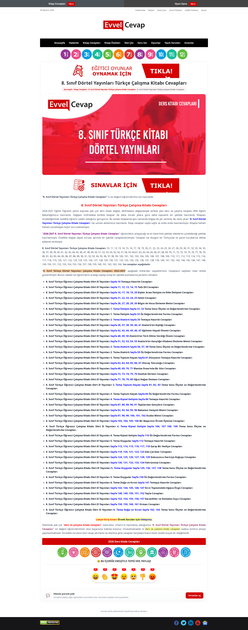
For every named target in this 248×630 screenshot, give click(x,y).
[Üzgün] (133, 577)
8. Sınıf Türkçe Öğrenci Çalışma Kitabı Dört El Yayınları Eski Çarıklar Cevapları (109, 451)
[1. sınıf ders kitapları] (66, 54)
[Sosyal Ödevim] (74, 552)
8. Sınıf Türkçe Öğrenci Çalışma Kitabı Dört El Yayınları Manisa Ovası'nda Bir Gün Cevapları (111, 368)
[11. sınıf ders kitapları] (172, 54)
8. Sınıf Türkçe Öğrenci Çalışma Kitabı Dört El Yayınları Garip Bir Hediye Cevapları (114, 446)
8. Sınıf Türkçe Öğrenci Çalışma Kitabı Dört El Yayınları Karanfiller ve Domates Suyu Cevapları (118, 498)
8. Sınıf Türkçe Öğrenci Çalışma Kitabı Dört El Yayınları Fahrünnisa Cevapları (108, 462)
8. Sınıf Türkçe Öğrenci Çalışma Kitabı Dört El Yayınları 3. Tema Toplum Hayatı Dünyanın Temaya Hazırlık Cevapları (119, 357)
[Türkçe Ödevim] (85, 552)
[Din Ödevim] (118, 552)
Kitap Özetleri (112, 42)
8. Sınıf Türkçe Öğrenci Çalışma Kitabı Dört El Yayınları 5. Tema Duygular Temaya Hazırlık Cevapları (110, 440)
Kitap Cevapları (91, 42)
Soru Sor (142, 42)
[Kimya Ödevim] (174, 552)
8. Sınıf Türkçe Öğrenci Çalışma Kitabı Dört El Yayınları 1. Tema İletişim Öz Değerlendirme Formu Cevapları (114, 314)
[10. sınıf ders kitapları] (161, 54)
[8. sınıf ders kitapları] (140, 54)
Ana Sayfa (68, 89)
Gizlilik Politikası (191, 10)
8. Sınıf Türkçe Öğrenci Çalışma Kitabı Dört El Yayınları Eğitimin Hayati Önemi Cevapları (113, 330)
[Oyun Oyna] (124, 71)
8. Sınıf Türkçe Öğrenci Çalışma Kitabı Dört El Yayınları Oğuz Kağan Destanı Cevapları (108, 379)
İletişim (151, 10)
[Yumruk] (143, 577)
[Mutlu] (95, 577)
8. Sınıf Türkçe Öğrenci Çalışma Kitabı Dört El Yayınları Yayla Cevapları (104, 493)
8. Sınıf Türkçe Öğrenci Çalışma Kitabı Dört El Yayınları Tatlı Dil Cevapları (102, 287)
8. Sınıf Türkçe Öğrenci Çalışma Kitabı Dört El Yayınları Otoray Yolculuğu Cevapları (110, 363)
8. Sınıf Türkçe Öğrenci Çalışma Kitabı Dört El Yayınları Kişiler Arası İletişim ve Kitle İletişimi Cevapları (119, 292)
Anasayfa (59, 42)
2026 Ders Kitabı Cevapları (124, 541)
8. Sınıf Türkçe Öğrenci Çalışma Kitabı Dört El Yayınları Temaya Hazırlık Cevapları (99, 281)
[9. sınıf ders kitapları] (151, 54)
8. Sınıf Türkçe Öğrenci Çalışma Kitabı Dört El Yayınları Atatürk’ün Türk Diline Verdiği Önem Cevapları (115, 336)
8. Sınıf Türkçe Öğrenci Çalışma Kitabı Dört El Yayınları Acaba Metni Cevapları (109, 415)
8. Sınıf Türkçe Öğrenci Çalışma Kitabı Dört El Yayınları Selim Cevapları (101, 297)
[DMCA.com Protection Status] (49, 623)
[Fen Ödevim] (62, 552)
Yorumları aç (194, 595)
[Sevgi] (114, 577)
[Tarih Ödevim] (152, 552)
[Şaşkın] (124, 577)
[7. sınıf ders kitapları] (129, 54)
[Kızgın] (152, 577)
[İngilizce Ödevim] (107, 552)
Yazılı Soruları (172, 42)
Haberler (74, 42)
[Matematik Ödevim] (96, 552)
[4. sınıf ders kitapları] (97, 54)
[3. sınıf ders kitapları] (87, 54)
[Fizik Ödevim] (163, 552)
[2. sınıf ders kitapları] (76, 54)
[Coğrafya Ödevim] (141, 552)
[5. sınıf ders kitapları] (108, 54)
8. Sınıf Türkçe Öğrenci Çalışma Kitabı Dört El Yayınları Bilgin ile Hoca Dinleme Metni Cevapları (115, 303)
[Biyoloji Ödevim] (186, 552)
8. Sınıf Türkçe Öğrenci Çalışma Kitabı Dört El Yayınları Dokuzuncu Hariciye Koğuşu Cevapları (121, 457)
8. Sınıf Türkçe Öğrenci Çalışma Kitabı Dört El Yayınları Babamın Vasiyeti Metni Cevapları (112, 410)
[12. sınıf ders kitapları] (182, 54)
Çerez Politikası (175, 10)
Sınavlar (189, 42)
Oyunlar (156, 42)
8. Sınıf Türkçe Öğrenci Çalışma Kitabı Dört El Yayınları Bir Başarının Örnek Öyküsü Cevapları (115, 420)
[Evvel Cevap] (124, 26)
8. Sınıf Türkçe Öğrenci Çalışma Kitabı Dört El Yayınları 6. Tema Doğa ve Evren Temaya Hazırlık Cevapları (113, 482)
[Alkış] (105, 577)
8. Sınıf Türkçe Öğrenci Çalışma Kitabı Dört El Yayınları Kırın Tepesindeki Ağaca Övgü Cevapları (119, 487)
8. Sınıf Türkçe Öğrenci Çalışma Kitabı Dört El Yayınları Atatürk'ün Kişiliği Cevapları (110, 325)
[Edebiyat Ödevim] (130, 552)
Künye (204, 10)
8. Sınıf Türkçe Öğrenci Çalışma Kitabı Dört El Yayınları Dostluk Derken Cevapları (107, 373)
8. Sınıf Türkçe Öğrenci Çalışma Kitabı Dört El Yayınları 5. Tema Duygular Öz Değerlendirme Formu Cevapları (116, 477)
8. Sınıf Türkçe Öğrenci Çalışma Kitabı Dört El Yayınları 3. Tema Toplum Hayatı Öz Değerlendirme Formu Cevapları (118, 393)
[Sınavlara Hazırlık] (124, 185)
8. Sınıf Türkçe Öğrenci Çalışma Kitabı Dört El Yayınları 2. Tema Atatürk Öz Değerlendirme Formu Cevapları (114, 352)
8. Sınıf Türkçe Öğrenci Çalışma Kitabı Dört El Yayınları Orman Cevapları (103, 504)
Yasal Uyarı (161, 10)
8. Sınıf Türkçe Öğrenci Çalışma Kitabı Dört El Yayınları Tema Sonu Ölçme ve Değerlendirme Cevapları (123, 308)
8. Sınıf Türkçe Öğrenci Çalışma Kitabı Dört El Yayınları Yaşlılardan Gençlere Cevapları (110, 404)
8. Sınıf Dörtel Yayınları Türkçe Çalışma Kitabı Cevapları (112, 89)
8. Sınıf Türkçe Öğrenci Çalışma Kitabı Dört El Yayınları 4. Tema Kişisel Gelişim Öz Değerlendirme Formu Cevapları (119, 435)
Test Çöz (128, 42)
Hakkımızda (140, 10)
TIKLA (71, 4)
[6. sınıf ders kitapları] (119, 54)
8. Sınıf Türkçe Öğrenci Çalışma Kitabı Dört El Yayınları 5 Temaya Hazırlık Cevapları (109, 319)
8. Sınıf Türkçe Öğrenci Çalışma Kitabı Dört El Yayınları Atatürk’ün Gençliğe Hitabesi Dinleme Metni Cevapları (124, 341)
